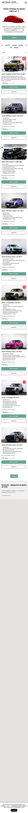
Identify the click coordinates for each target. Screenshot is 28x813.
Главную (20, 30)
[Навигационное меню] (26, 2)
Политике (9, 805)
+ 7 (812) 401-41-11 (6, 495)
